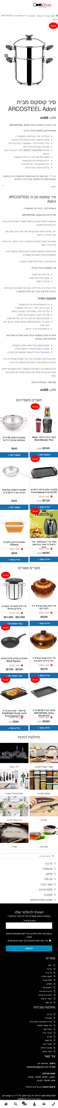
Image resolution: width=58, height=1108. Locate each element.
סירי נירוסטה (8, 176)
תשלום (49, 983)
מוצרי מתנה (47, 1051)
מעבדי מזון (47, 1044)
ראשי (50, 965)
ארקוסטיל (19, 176)
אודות (49, 968)
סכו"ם (49, 1036)
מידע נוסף (45, 506)
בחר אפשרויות (15, 623)
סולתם (49, 873)
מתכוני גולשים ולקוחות (41, 899)
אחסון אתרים (35, 1099)
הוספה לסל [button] (15, 454)
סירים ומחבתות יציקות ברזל (40, 1021)
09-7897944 (43, 1063)
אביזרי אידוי (27, 179)
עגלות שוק (48, 1029)
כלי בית (48, 863)
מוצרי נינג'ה (46, 884)
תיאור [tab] (53, 186)
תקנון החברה (46, 976)
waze (44, 1104)
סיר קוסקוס (38, 179)
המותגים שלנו (50, 179)
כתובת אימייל (29, 920)
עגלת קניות (47, 980)
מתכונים (48, 894)
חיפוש (15, 1104)
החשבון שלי (47, 987)
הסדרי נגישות (46, 998)
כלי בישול (40, 15)
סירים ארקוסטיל (32, 176)
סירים (49, 1014)
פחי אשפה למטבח (44, 1025)
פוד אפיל (48, 878)
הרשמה (29, 948)
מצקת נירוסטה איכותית (39, 348)
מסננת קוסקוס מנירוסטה (38, 345)
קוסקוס (49, 124)
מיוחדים (31, 15)
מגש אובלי (45, 352)
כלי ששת (48, 1040)
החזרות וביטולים (45, 995)
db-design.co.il (9, 1095)
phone (53, 1104)
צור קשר (48, 1002)
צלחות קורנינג (45, 889)
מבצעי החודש (46, 1047)
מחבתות (48, 1018)
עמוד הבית (50, 15)
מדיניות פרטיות (45, 991)
